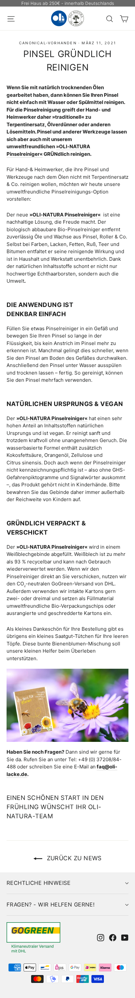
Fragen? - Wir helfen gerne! (51, 904)
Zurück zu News (73, 858)
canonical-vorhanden (48, 43)
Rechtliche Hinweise (39, 883)
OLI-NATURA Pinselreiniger (65, 215)
